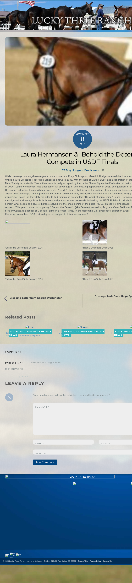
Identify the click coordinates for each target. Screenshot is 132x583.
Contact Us (107, 561)
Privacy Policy (95, 561)
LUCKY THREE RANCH (83, 476)
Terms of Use (83, 561)
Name (39, 444)
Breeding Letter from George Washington (35, 297)
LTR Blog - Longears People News (80, 170)
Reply (25, 376)
